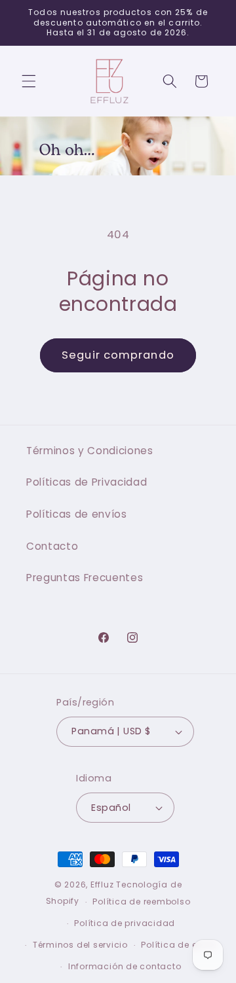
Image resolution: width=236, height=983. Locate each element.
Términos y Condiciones (89, 450)
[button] (29, 81)
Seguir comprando (118, 355)
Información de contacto (125, 966)
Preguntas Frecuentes (84, 577)
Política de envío (178, 944)
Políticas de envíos (76, 514)
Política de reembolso (141, 901)
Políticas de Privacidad (86, 482)
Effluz (102, 884)
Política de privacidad (124, 923)
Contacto (52, 546)
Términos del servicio (80, 944)
